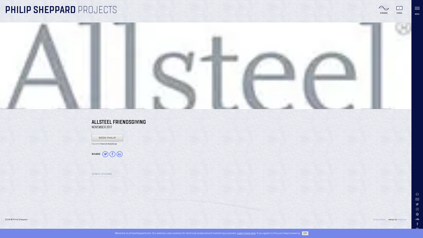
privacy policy (379, 220)
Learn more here (246, 233)
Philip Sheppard (40, 10)
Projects (97, 10)
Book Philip (107, 138)
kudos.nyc (401, 220)
